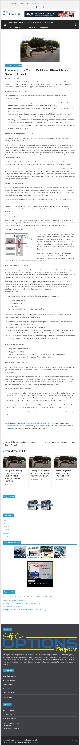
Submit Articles (8, 684)
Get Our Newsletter (9, 680)
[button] (24, 22)
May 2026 (6, 527)
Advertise (6, 688)
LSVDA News (48, 22)
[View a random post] (75, 24)
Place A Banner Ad (9, 692)
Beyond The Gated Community (13, 65)
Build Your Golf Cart (9, 718)
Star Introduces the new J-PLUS (41, 3)
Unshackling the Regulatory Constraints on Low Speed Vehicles (22, 603)
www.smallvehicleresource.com (14, 426)
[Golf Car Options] (5, 24)
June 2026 (6, 523)
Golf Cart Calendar (9, 710)
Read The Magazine (9, 676)
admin (17, 78)
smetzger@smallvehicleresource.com (39, 423)
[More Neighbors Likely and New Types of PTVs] (65, 457)
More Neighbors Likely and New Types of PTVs (63, 473)
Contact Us (31, 27)
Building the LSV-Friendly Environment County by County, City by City (24, 610)
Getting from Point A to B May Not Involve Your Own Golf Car (40, 473)
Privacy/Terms (7, 697)
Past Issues (6, 536)
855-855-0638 (7, 726)
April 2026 (6, 530)
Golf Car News (33, 22)
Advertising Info (15, 27)
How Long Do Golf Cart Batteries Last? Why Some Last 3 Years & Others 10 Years (29, 597)
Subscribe (44, 27)
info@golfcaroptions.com (11, 723)
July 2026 (5, 520)
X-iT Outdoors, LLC (9, 714)
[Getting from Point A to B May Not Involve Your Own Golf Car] (40, 457)
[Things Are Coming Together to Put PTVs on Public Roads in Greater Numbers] (14, 457)
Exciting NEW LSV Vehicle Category (14, 600)
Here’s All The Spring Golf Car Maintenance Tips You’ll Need (21, 443)
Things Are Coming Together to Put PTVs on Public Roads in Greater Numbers (13, 475)
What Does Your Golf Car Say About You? (60, 442)
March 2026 (6, 533)
